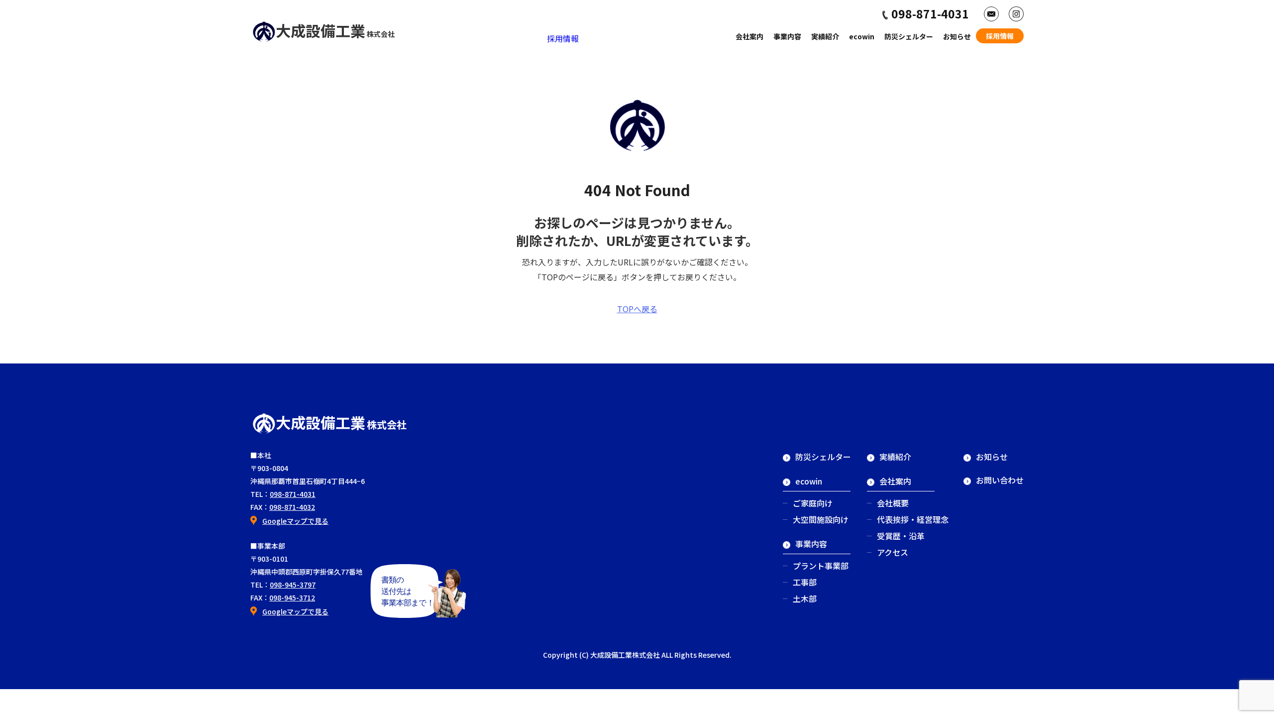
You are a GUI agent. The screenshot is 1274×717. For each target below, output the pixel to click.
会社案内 (749, 36)
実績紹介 (825, 36)
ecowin (861, 36)
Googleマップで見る (295, 521)
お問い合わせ (1000, 480)
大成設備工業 (335, 30)
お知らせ (957, 36)
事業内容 (787, 36)
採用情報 (563, 38)
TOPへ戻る (637, 309)
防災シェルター (908, 36)
